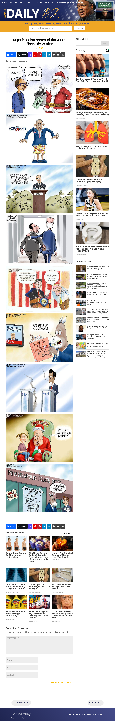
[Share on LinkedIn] (49, 54)
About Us (86, 714)
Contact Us (98, 714)
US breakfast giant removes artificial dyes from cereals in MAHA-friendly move (98, 345)
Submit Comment (61, 682)
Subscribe (79, 28)
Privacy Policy (74, 714)
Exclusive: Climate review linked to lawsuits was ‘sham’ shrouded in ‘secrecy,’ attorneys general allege (98, 354)
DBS (41, 48)
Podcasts (13, 3)
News (4, 3)
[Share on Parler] (39, 54)
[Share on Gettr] (35, 54)
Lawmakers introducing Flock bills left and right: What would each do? (98, 268)
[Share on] (54, 54)
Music (39, 3)
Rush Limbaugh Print (65, 3)
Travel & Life (49, 3)
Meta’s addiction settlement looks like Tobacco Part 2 (97, 293)
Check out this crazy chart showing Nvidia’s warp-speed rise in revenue (98, 276)
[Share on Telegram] (44, 54)
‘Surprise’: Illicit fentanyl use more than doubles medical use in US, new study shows (97, 311)
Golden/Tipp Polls (27, 3)
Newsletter (80, 3)
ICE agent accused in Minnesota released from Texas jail (96, 336)
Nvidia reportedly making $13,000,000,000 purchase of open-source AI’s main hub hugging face (98, 286)
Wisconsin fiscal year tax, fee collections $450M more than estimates (98, 319)
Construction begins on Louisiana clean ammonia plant (96, 302)
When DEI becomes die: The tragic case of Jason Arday (97, 327)
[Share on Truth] (30, 54)
